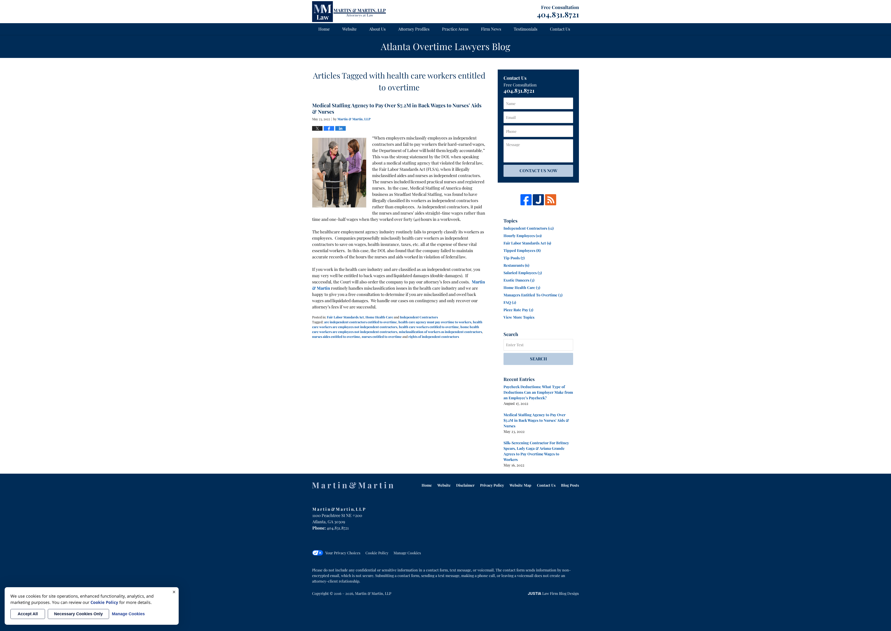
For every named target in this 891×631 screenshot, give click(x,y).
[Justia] (538, 199)
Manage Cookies (407, 552)
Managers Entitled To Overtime (533, 294)
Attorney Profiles (413, 29)
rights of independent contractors (433, 336)
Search (538, 358)
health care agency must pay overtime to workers (434, 322)
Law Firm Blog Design (553, 593)
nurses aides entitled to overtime (336, 336)
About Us (377, 29)
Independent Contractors (419, 317)
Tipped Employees (522, 250)
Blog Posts (570, 485)
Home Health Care (379, 317)
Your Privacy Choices (342, 552)
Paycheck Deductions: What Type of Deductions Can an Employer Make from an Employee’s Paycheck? (538, 392)
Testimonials (525, 29)
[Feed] (550, 199)
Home (324, 29)
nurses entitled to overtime (382, 336)
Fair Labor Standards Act (345, 317)
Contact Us (560, 29)
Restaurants (516, 265)
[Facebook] (526, 199)
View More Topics (519, 317)
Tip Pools (514, 257)
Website (349, 29)
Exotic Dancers (519, 280)
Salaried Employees (523, 272)
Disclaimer (465, 485)
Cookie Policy (376, 552)
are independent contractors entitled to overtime (360, 322)
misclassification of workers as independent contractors (440, 332)
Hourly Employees (523, 235)
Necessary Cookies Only (78, 614)
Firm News (491, 29)
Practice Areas (455, 29)
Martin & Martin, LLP (373, 593)
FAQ (510, 302)
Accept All (28, 614)
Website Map (520, 485)
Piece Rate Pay (518, 309)
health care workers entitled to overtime (429, 327)
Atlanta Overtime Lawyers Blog (349, 11)
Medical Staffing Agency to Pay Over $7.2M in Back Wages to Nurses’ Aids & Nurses (396, 108)
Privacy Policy (492, 485)
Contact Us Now (538, 170)
